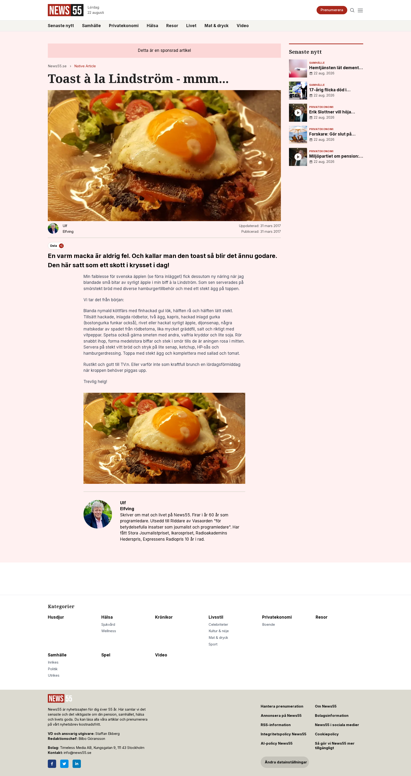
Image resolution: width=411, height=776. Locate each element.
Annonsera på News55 (281, 715)
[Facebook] (52, 764)
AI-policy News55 (277, 743)
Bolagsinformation (331, 715)
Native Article (85, 66)
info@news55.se (77, 753)
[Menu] (360, 10)
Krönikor (164, 617)
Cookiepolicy (327, 734)
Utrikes (53, 675)
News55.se (57, 66)
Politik (53, 669)
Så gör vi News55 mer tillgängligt (335, 745)
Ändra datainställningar (286, 762)
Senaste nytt (61, 25)
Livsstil (216, 617)
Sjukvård (108, 624)
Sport (213, 644)
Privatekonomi (124, 25)
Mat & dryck (217, 25)
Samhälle (91, 25)
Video (243, 25)
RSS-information (276, 725)
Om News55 (326, 706)
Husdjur (56, 617)
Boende (268, 624)
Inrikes (53, 662)
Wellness (108, 631)
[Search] (352, 10)
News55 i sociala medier (337, 725)
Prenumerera (332, 10)
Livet (191, 25)
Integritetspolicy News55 (283, 734)
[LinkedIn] (77, 764)
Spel (105, 655)
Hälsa (152, 25)
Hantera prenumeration (282, 706)
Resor (172, 25)
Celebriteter (218, 624)
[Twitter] (64, 764)
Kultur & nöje (219, 631)
